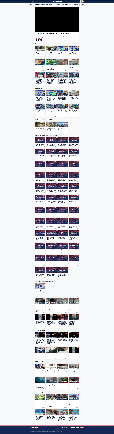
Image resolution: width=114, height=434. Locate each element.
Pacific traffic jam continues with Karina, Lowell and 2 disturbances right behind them (73, 81)
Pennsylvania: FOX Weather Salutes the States (50, 250)
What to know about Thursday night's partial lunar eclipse (73, 340)
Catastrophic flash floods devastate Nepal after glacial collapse (62, 305)
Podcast (82, 4)
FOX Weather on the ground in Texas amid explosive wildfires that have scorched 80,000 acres (62, 323)
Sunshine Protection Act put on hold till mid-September (62, 402)
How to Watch (43, 4)
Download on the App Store (77, 427)
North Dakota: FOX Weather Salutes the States (50, 238)
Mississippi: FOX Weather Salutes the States (73, 202)
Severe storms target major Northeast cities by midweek (40, 67)
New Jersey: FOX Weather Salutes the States (73, 226)
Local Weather (58, 4)
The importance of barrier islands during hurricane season (62, 385)
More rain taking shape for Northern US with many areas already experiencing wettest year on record (62, 81)
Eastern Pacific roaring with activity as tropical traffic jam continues (62, 111)
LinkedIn (70, 427)
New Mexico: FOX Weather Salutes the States (62, 226)
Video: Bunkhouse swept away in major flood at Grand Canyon (62, 67)
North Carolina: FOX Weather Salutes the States (39, 238)
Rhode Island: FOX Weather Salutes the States (62, 250)
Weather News (37, 4)
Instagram (66, 427)
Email (40, 40)
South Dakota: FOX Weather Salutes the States (39, 263)
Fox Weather (57, 1)
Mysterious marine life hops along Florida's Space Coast (73, 354)
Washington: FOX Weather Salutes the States (62, 275)
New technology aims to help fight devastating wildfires (51, 385)
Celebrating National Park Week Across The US (40, 402)
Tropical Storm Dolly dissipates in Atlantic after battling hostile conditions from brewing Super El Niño (51, 307)
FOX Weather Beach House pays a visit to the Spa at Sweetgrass (51, 417)
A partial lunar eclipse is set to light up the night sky (62, 340)
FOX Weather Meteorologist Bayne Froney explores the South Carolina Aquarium (73, 418)
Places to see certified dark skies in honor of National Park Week (62, 354)
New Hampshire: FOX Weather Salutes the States (40, 226)
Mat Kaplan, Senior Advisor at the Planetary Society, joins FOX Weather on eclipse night (40, 341)
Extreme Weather (49, 4)
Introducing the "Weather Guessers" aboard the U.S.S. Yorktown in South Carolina (62, 418)
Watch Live (32, 4)
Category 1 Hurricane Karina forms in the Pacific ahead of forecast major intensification (51, 81)
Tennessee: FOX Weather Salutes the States (50, 263)
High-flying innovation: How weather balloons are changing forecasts (62, 98)
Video (70, 4)
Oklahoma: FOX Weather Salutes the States (73, 238)
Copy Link (41, 40)
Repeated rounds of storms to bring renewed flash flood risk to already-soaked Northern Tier (40, 81)
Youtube (68, 427)
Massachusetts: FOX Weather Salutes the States (39, 202)
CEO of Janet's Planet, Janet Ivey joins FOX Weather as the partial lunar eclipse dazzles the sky (51, 341)
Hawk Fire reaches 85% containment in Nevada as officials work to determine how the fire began (73, 307)
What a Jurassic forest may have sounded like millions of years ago (51, 371)
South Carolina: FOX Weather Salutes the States (73, 250)
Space (63, 4)
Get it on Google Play (82, 427)
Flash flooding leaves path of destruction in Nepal (40, 322)
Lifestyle (66, 4)
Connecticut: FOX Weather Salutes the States (62, 156)
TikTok (72, 427)
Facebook (36, 40)
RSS (74, 427)
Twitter (38, 40)
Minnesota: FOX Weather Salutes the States (62, 202)
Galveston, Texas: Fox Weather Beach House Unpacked (51, 129)
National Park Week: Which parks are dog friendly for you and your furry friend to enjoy (73, 403)
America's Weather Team (76, 4)
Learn (54, 4)
